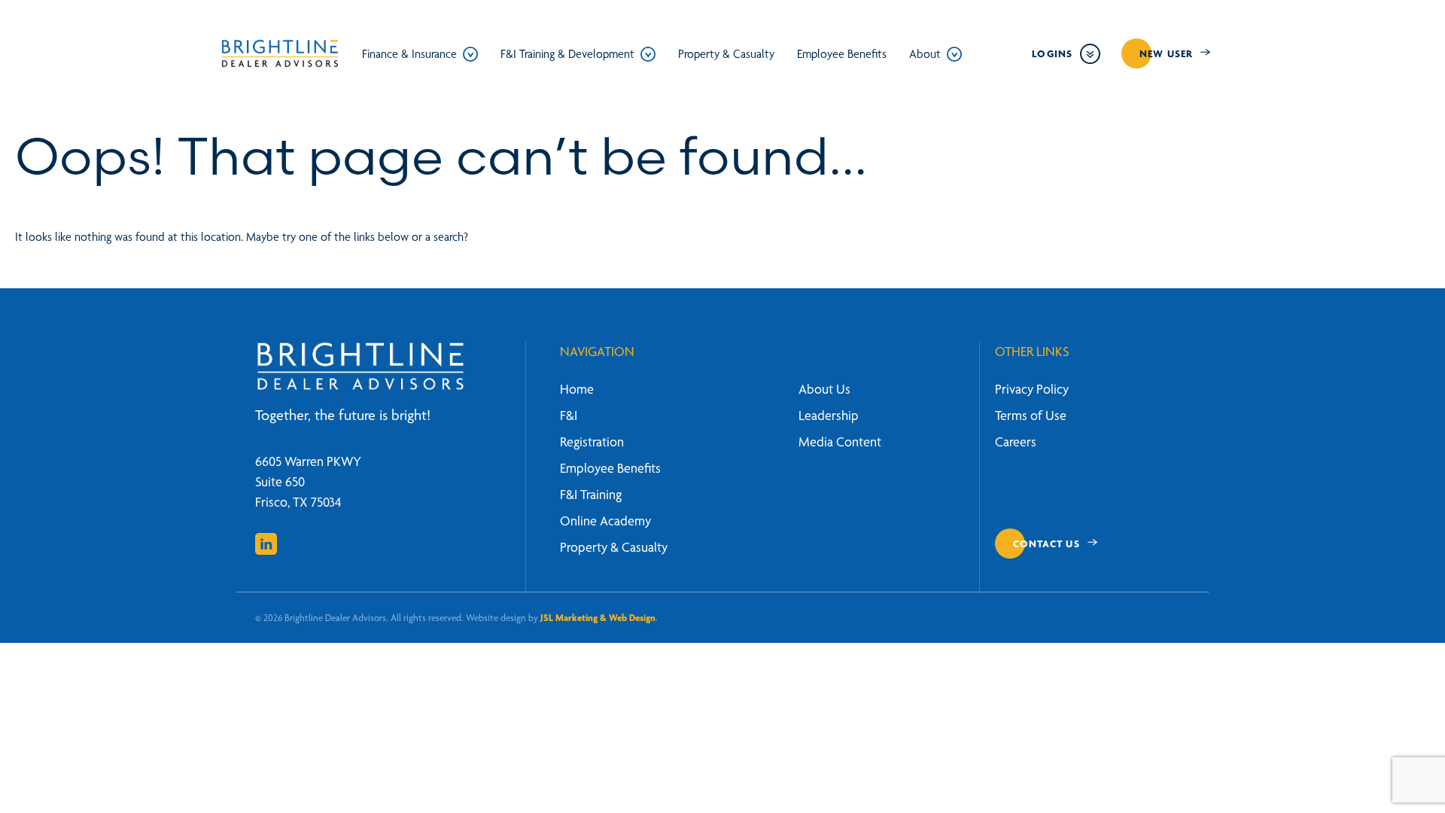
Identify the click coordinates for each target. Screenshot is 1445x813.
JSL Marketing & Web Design (598, 617)
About (925, 54)
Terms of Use (1030, 415)
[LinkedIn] (266, 544)
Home (577, 389)
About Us (824, 389)
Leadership (829, 415)
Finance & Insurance (409, 54)
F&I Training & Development (567, 54)
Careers (1015, 441)
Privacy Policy (1032, 389)
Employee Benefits (842, 54)
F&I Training (591, 494)
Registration (592, 441)
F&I (568, 415)
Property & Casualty (726, 54)
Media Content (840, 441)
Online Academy (605, 520)
